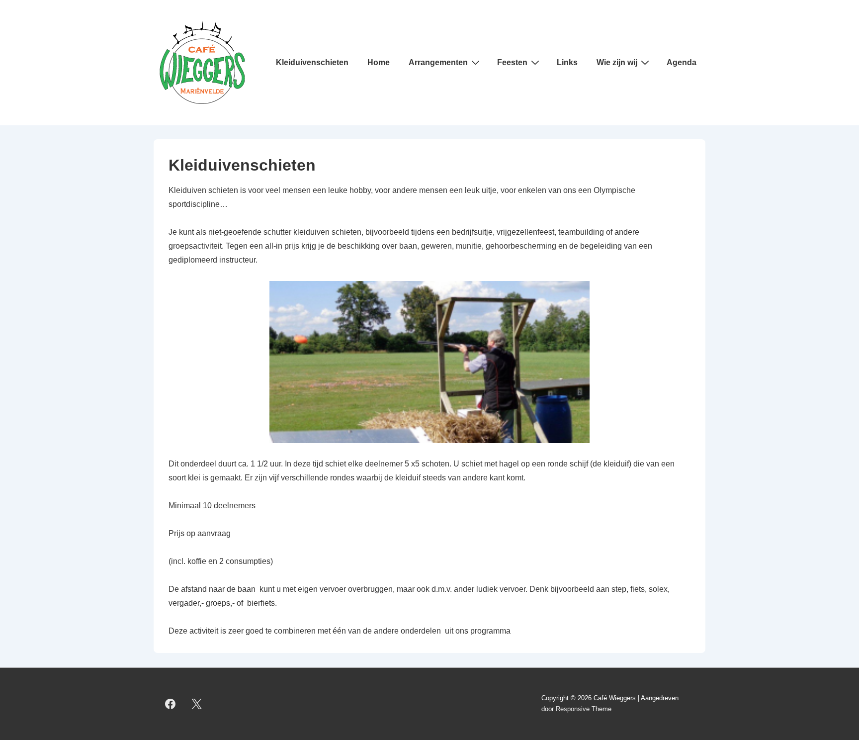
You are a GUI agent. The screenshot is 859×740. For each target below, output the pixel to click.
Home (378, 62)
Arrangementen (438, 62)
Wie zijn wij (617, 62)
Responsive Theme (583, 709)
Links (567, 62)
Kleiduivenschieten (312, 62)
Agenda (681, 62)
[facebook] (170, 703)
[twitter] (196, 703)
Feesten (512, 62)
